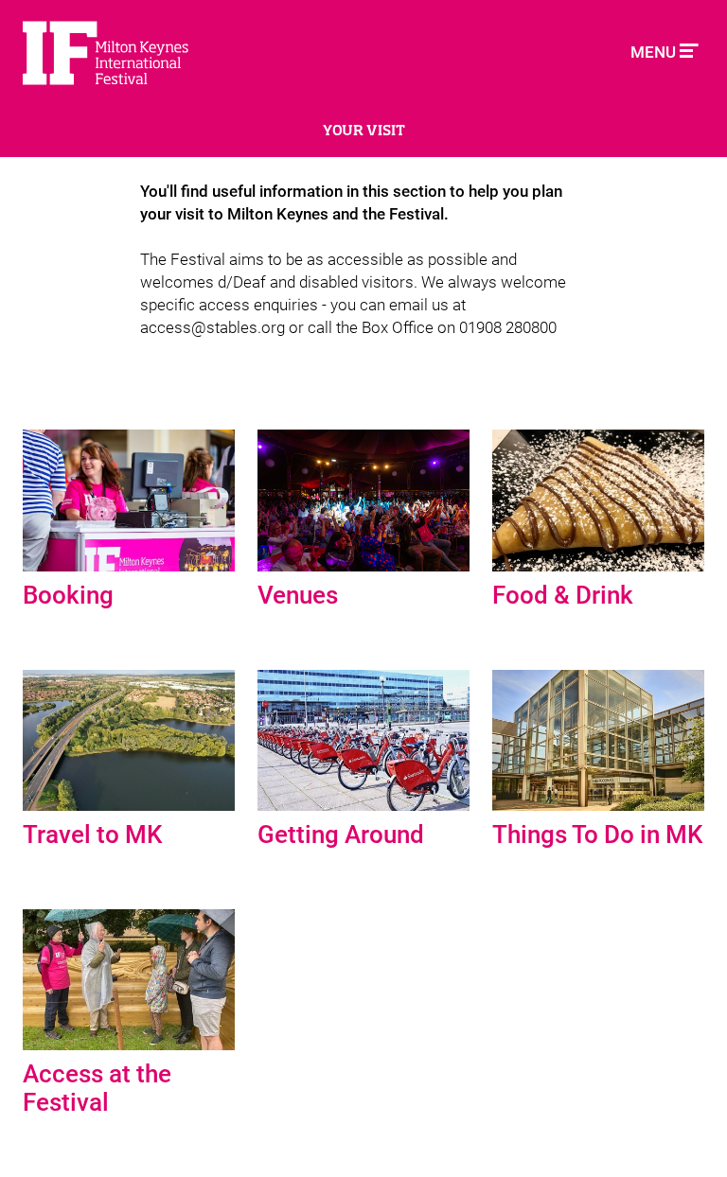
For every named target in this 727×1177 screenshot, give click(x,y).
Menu (655, 52)
